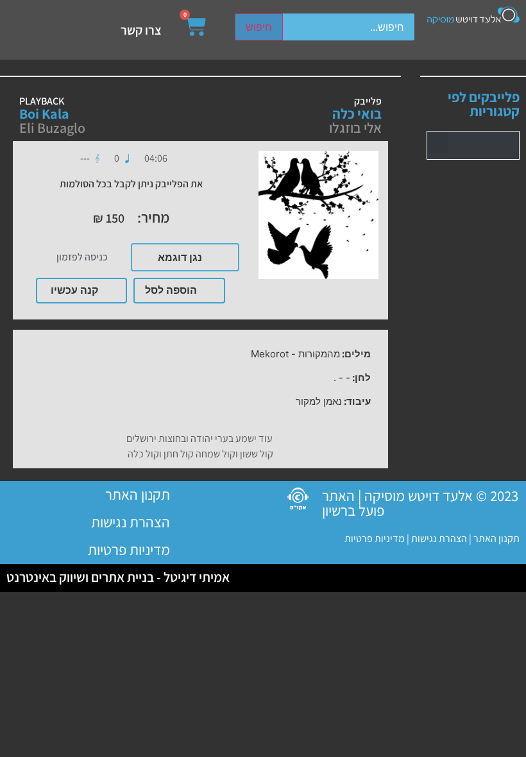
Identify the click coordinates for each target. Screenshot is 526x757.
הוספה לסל (171, 290)
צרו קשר (141, 30)
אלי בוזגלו (355, 128)
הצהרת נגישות (438, 538)
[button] (437, 142)
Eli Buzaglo (52, 128)
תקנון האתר (496, 538)
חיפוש (259, 27)
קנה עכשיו (74, 290)
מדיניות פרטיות (374, 538)
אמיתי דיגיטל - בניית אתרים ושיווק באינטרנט (118, 577)
